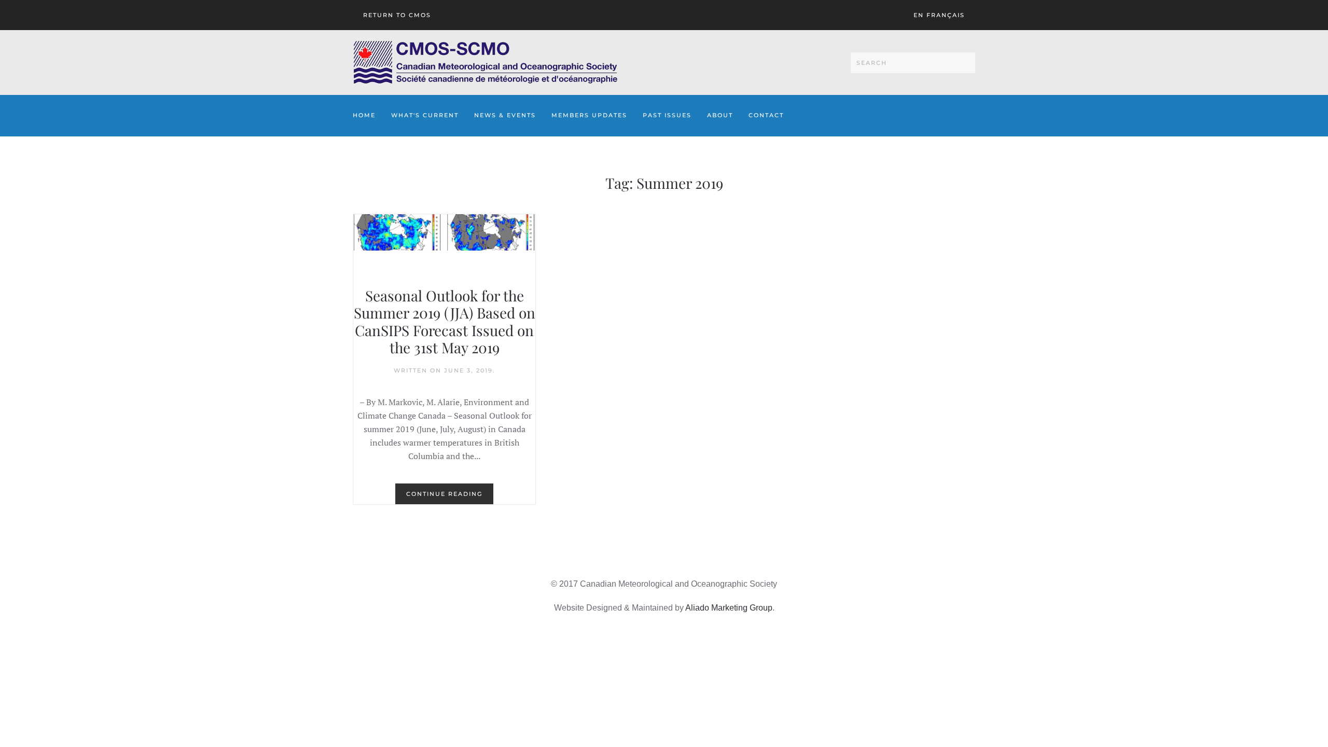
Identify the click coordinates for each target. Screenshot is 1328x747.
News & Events (505, 115)
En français (939, 15)
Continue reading (444, 493)
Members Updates (589, 115)
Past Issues (667, 115)
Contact (766, 115)
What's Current (425, 115)
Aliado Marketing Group (728, 607)
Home (364, 115)
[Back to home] (485, 62)
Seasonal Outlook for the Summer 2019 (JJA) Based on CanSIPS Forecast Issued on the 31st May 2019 (444, 321)
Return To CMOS (397, 15)
